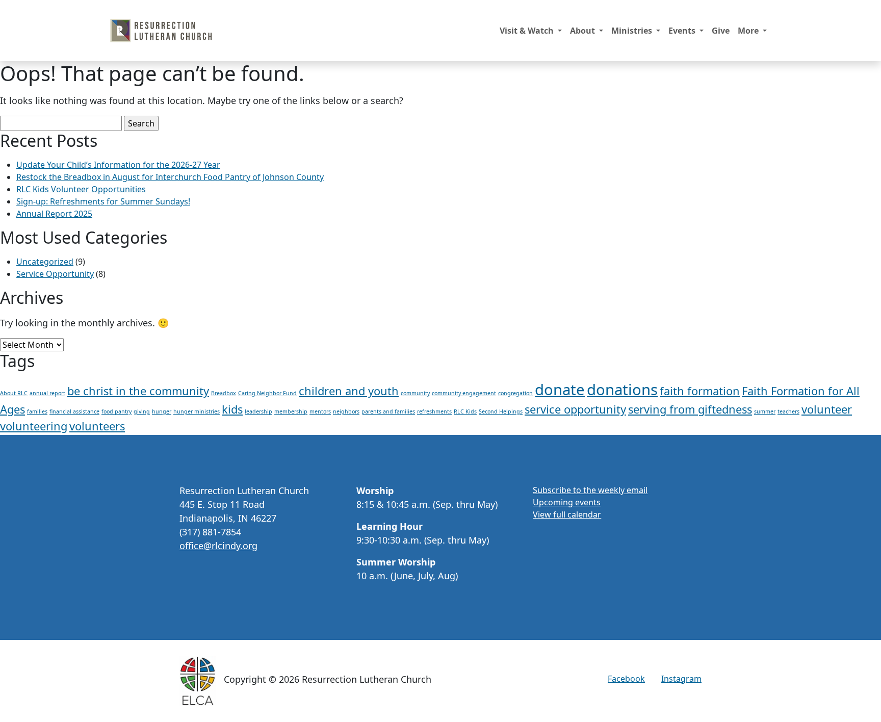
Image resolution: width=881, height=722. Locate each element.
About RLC (14, 393)
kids (232, 409)
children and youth (349, 390)
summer (764, 411)
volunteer (826, 409)
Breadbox (223, 393)
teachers (788, 411)
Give (721, 30)
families (37, 411)
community (415, 393)
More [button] (749, 30)
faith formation (700, 390)
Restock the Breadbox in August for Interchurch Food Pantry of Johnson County (170, 177)
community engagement (464, 393)
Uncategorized (44, 261)
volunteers (97, 426)
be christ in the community (138, 390)
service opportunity (575, 409)
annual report (47, 393)
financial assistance (74, 411)
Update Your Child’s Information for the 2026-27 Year (118, 164)
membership (290, 411)
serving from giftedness (690, 409)
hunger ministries (196, 411)
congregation (515, 393)
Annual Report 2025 (54, 213)
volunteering (33, 426)
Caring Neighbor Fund (267, 393)
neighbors (346, 411)
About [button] (583, 30)
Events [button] (682, 30)
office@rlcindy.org (218, 545)
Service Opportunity (55, 273)
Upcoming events (567, 502)
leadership (258, 411)
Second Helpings (501, 411)
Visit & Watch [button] (528, 30)
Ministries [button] (632, 30)
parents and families (388, 411)
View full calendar (567, 514)
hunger (161, 411)
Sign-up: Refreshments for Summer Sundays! (103, 201)
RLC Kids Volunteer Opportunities (81, 189)
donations (622, 389)
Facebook (626, 678)
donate (560, 389)
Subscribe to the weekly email (590, 490)
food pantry (116, 411)
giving (142, 411)
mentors (320, 411)
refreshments (434, 411)
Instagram (681, 678)
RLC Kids (465, 411)
